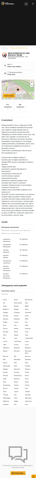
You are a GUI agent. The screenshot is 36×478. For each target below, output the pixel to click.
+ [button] (31, 82)
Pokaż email (11, 74)
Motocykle (5, 294)
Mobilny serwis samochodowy (11, 233)
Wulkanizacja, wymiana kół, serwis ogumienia (16, 230)
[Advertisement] (18, 26)
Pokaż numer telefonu (14, 66)
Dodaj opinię (18, 473)
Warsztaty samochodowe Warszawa (19, 47)
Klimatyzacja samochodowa (10, 227)
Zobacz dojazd (9, 95)
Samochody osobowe (8, 291)
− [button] (31, 85)
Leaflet (19, 98)
